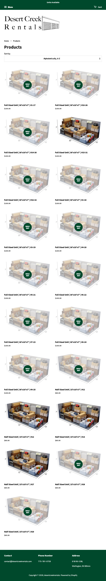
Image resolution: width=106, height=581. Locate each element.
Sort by (7, 53)
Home (6, 41)
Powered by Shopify (69, 575)
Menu (10, 7)
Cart (100, 7)
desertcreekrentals (52, 575)
